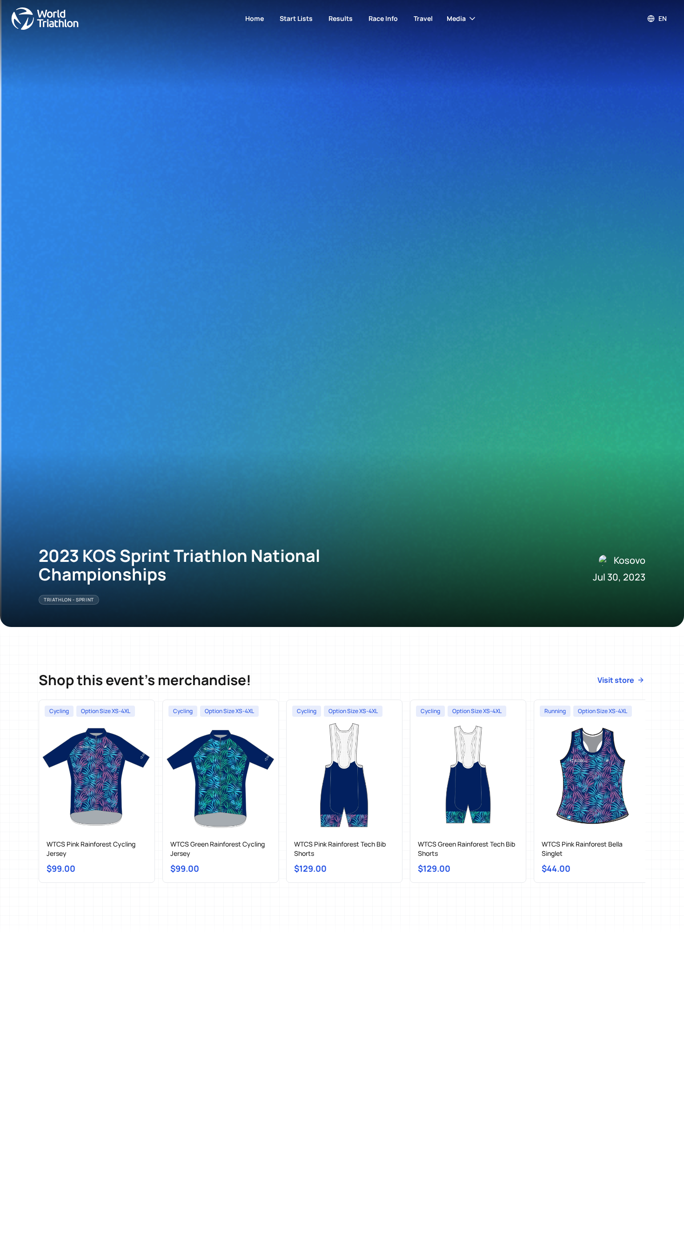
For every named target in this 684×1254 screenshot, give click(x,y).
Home (254, 18)
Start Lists (296, 18)
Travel (423, 18)
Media (456, 18)
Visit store (615, 680)
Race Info (383, 18)
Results (341, 18)
